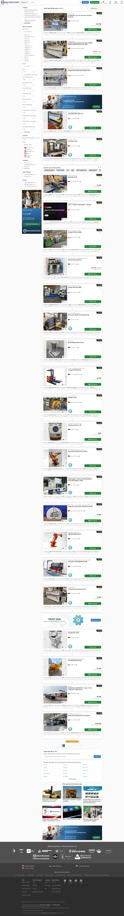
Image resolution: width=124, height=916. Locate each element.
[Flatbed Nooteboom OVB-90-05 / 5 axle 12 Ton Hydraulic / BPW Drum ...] (55, 695)
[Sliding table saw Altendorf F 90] (55, 184)
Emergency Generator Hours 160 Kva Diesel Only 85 (96, 875)
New (26, 162)
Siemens (27, 42)
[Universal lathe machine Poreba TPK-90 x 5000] (55, 239)
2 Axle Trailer (39, 875)
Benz (26, 34)
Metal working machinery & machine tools (31, 10)
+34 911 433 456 (29, 868)
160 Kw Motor (30, 875)
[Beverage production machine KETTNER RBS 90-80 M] (55, 667)
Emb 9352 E (47, 773)
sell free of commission (32, 224)
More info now (96, 620)
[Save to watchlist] (100, 16)
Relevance (95, 8)
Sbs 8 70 (85, 767)
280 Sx (45, 764)
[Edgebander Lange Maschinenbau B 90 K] (55, 596)
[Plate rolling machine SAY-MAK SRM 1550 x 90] (55, 120)
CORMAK (27, 49)
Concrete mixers (49, 875)
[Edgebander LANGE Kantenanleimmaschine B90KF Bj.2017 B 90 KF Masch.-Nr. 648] (55, 49)
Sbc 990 (85, 764)
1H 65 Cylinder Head (60, 875)
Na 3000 (65, 776)
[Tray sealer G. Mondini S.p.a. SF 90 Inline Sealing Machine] (55, 22)
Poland (29, 149)
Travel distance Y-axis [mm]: (29, 115)
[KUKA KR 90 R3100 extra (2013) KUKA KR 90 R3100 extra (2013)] (55, 458)
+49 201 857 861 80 (84, 866)
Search (86, 2)
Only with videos (30, 184)
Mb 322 (65, 770)
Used (27, 166)
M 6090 (65, 767)
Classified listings (30, 174)
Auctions (27, 176)
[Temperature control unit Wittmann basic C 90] (55, 432)
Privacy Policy (44, 913)
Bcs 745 (46, 770)
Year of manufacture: (28, 77)
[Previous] (44, 22)
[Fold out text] (72, 37)
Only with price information (30, 74)
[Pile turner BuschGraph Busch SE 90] (55, 349)
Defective (27, 168)
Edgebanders (93, 170)
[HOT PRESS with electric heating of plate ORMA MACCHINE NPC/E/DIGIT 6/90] (55, 77)
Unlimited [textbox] (28, 144)
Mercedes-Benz (29, 36)
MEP (26, 57)
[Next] (65, 22)
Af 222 (45, 767)
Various (85, 776)
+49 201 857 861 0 (56, 866)
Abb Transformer (81, 170)
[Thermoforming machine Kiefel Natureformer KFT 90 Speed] (55, 722)
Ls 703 (65, 764)
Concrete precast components (74, 875)
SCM (26, 59)
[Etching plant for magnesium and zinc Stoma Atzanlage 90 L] (55, 266)
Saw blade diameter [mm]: (29, 126)
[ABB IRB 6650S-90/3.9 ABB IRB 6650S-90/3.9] (55, 541)
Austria (29, 155)
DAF (26, 44)
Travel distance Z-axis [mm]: (29, 121)
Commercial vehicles (30, 13)
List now (96, 106)
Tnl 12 (84, 773)
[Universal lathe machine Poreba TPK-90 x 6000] (55, 294)
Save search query (72, 741)
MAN (26, 40)
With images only (30, 182)
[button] (121, 2)
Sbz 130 (85, 770)
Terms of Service (52, 913)
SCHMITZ (27, 53)
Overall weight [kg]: (27, 104)
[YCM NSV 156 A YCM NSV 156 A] (55, 148)
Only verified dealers (31, 186)
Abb (72, 170)
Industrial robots (49, 170)
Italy (28, 153)
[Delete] (80, 2)
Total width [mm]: (27, 93)
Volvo (26, 60)
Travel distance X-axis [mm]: (29, 110)
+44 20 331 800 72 (29, 866)
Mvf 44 (65, 773)
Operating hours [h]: (28, 82)
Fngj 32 (45, 776)
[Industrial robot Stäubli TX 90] (55, 404)
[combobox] (32, 144)
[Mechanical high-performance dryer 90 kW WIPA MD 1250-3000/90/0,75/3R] (55, 568)
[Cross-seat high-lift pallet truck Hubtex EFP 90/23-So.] (55, 377)
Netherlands (30, 151)
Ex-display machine (30, 164)
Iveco (26, 38)
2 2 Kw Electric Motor (20, 875)
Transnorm (28, 45)
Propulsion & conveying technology (30, 21)
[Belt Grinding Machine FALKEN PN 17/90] (55, 639)
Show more (72, 779)
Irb (68, 170)
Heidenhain (28, 47)
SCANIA (27, 51)
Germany (30, 147)
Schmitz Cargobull (29, 55)
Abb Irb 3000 (60, 170)
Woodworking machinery (31, 15)
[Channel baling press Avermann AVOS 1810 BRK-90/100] (55, 321)
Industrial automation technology (32, 17)
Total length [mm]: (27, 88)
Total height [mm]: (27, 99)
